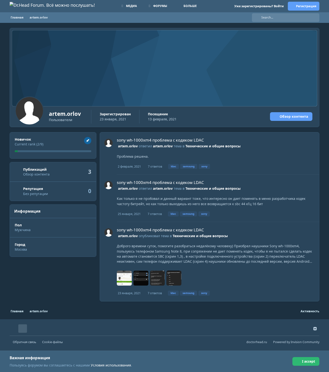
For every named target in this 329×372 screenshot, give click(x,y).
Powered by (296, 342)
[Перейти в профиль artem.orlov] (108, 143)
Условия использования (111, 365)
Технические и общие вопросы (213, 146)
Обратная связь (24, 342)
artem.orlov (128, 146)
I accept (308, 361)
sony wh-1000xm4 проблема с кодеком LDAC (160, 140)
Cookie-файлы (52, 342)
